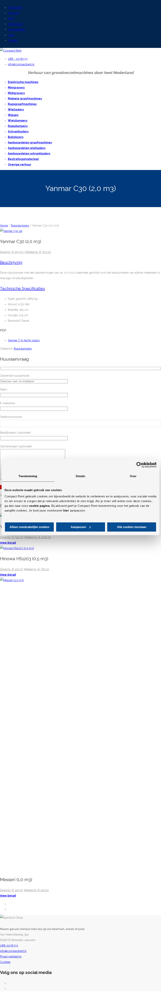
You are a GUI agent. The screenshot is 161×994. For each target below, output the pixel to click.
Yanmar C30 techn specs (24, 340)
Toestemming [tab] (27, 476)
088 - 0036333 (17, 58)
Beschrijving (11, 262)
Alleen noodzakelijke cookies (29, 527)
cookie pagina (39, 505)
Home (4, 225)
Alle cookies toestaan (131, 527)
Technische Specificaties (22, 288)
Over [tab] (133, 476)
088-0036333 (9, 945)
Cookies (5, 962)
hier (66, 510)
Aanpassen (78, 527)
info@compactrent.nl (21, 64)
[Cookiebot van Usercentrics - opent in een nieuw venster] (139, 465)
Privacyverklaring (10, 956)
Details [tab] (80, 476)
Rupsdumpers (20, 225)
